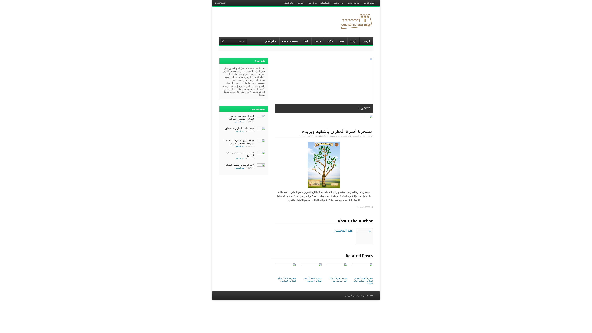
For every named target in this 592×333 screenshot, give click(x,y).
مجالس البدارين (353, 3)
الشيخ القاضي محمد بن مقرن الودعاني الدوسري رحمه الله (241, 117)
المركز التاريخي (369, 3)
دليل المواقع (325, 3)
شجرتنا (333, 136)
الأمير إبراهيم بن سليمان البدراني (239, 164)
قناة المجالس (338, 3)
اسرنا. (342, 41)
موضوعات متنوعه (290, 41)
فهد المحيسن (357, 136)
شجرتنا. (317, 41)
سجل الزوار (312, 3)
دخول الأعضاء (289, 3)
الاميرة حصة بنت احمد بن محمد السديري (240, 154)
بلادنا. (306, 41)
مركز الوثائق (270, 41)
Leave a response (315, 136)
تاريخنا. (353, 41)
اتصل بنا (301, 3)
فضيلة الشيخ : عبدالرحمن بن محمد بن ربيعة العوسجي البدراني (238, 142)
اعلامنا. (330, 41)
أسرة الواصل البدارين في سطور (239, 128)
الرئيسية (366, 41)
